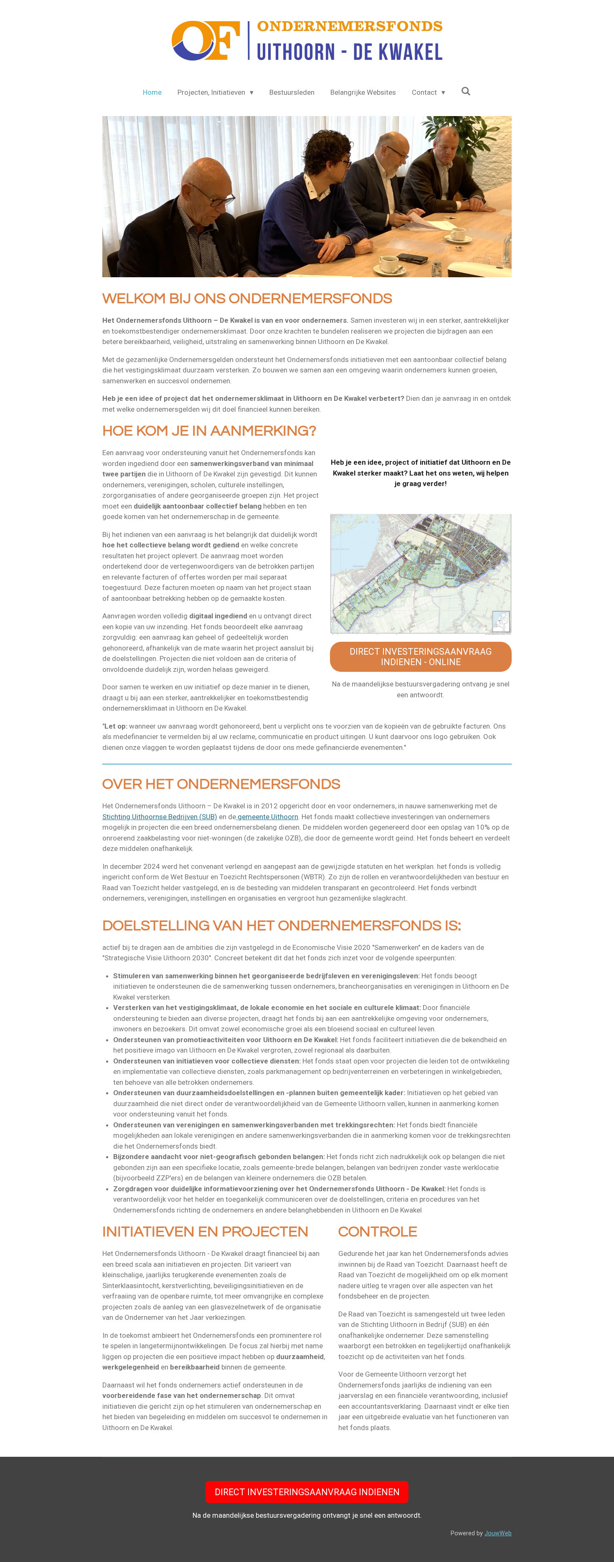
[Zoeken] (466, 91)
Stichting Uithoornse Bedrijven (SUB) (159, 817)
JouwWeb (498, 1533)
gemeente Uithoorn (267, 817)
